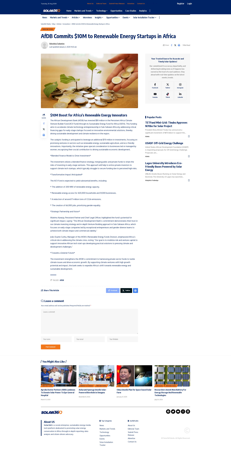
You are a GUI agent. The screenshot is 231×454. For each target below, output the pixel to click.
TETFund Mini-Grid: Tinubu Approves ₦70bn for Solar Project (166, 124)
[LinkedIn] (156, 3)
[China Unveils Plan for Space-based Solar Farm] (134, 376)
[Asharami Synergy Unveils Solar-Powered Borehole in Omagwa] (96, 376)
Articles (159, 386)
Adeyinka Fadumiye (56, 43)
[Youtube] (155, 95)
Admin (147, 136)
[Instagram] (153, 3)
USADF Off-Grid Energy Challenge (164, 143)
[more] (150, 11)
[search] (188, 10)
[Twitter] (150, 3)
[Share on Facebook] (171, 45)
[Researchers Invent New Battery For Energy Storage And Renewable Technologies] (172, 376)
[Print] (179, 45)
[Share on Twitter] (175, 45)
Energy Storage (86, 386)
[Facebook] (148, 3)
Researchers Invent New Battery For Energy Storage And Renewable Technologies (170, 392)
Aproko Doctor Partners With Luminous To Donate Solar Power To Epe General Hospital (58, 392)
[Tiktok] (167, 95)
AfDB (62, 280)
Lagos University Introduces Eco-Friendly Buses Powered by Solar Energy (163, 166)
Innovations (48, 29)
